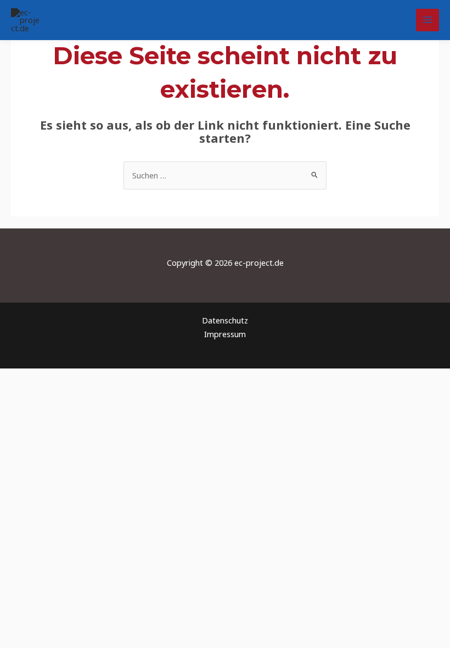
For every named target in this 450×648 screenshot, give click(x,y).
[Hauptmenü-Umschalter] (427, 20)
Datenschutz (225, 320)
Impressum (225, 333)
